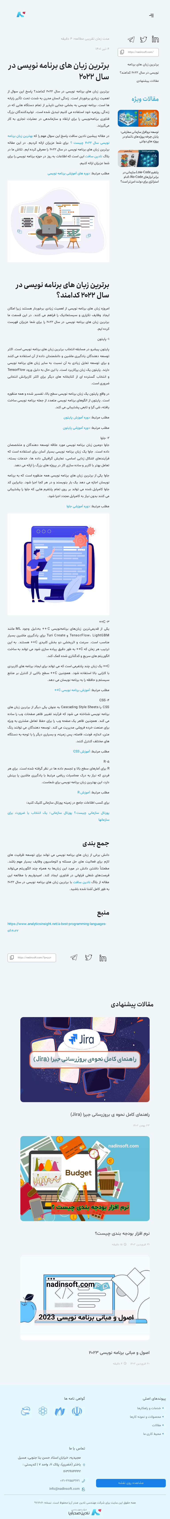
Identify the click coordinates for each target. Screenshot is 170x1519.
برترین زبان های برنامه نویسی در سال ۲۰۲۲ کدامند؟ (139, 68)
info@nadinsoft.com (64, 1489)
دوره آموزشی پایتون (76, 428)
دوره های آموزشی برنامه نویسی (69, 173)
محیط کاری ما (152, 1434)
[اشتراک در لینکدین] (155, 41)
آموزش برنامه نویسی (76, 690)
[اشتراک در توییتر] (143, 43)
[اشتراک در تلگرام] (131, 43)
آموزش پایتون (73, 417)
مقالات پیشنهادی (148, 81)
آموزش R (83, 792)
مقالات (157, 1425)
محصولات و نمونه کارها (146, 1417)
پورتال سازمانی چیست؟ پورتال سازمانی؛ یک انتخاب (70, 813)
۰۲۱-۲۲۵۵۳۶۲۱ (70, 1480)
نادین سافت (93, 156)
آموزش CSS (81, 751)
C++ (57, 690)
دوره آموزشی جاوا (78, 506)
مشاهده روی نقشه (130, 1483)
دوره (87, 417)
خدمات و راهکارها (149, 1408)
